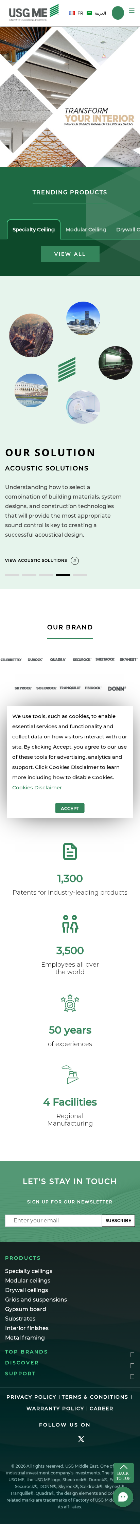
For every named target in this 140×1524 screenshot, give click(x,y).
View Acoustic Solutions (36, 560)
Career (101, 1408)
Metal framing (25, 1337)
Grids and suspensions (36, 1299)
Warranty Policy (55, 1408)
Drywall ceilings (26, 1290)
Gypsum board (25, 1309)
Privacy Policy (31, 1397)
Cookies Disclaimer (37, 787)
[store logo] (33, 13)
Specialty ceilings (28, 1271)
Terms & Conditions (95, 1397)
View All (70, 254)
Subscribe (119, 1220)
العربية (100, 13)
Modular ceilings (27, 1280)
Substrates (20, 1318)
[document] (70, 762)
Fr (80, 13)
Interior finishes (27, 1328)
